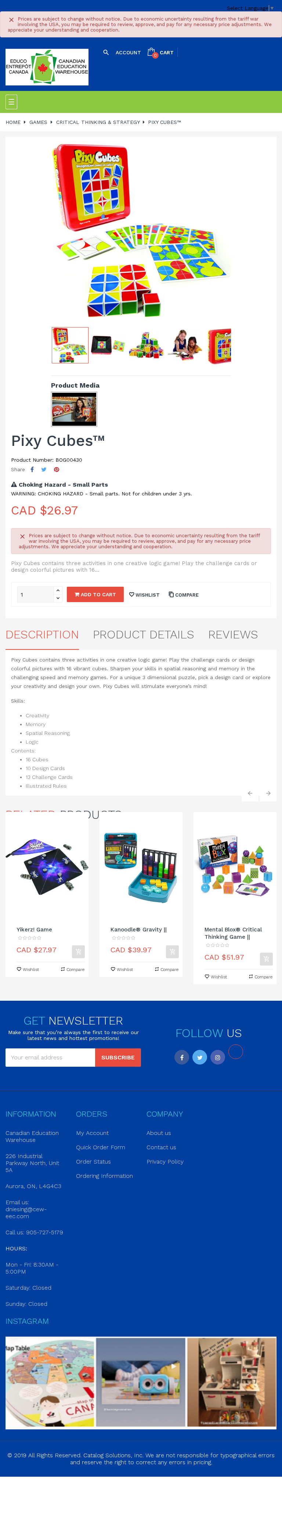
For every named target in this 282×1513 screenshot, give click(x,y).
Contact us (161, 1147)
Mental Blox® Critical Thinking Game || (233, 933)
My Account (92, 1132)
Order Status (93, 1161)
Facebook (182, 1057)
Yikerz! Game (34, 929)
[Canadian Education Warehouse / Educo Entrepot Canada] (47, 67)
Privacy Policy (165, 1161)
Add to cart (97, 594)
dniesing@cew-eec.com (26, 1213)
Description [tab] (42, 634)
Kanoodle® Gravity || (139, 929)
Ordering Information (104, 1175)
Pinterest (56, 469)
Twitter (200, 1057)
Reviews (233, 634)
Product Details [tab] (143, 634)
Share (32, 469)
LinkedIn (236, 1052)
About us (159, 1132)
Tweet (44, 469)
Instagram (218, 1057)
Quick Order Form (100, 1147)
